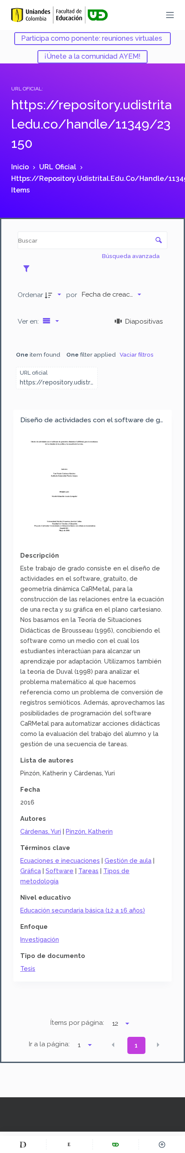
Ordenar (30, 295)
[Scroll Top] (162, 1144)
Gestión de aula (128, 860)
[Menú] (170, 15)
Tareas (88, 870)
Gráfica (30, 870)
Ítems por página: (77, 1023)
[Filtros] (29, 268)
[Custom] (23, 1144)
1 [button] (136, 1045)
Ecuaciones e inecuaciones (60, 860)
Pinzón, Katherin (89, 831)
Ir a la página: (49, 1044)
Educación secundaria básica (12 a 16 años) (82, 910)
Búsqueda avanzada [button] (131, 255)
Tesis (27, 968)
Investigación (39, 939)
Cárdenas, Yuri (40, 831)
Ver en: (29, 321)
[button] (113, 1044)
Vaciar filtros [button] (137, 354)
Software (60, 870)
